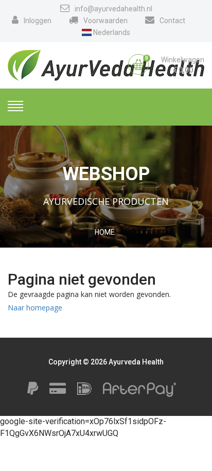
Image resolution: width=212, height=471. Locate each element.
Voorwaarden (105, 20)
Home (105, 232)
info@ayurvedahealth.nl (113, 9)
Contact (172, 20)
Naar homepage (35, 307)
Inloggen (37, 20)
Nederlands (111, 32)
